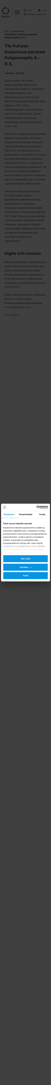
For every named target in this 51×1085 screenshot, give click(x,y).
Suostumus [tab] (9, 514)
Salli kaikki (25, 559)
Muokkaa (24, 567)
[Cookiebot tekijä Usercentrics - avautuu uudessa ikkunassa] (36, 507)
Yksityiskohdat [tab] (25, 514)
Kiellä (25, 575)
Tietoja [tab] (42, 514)
